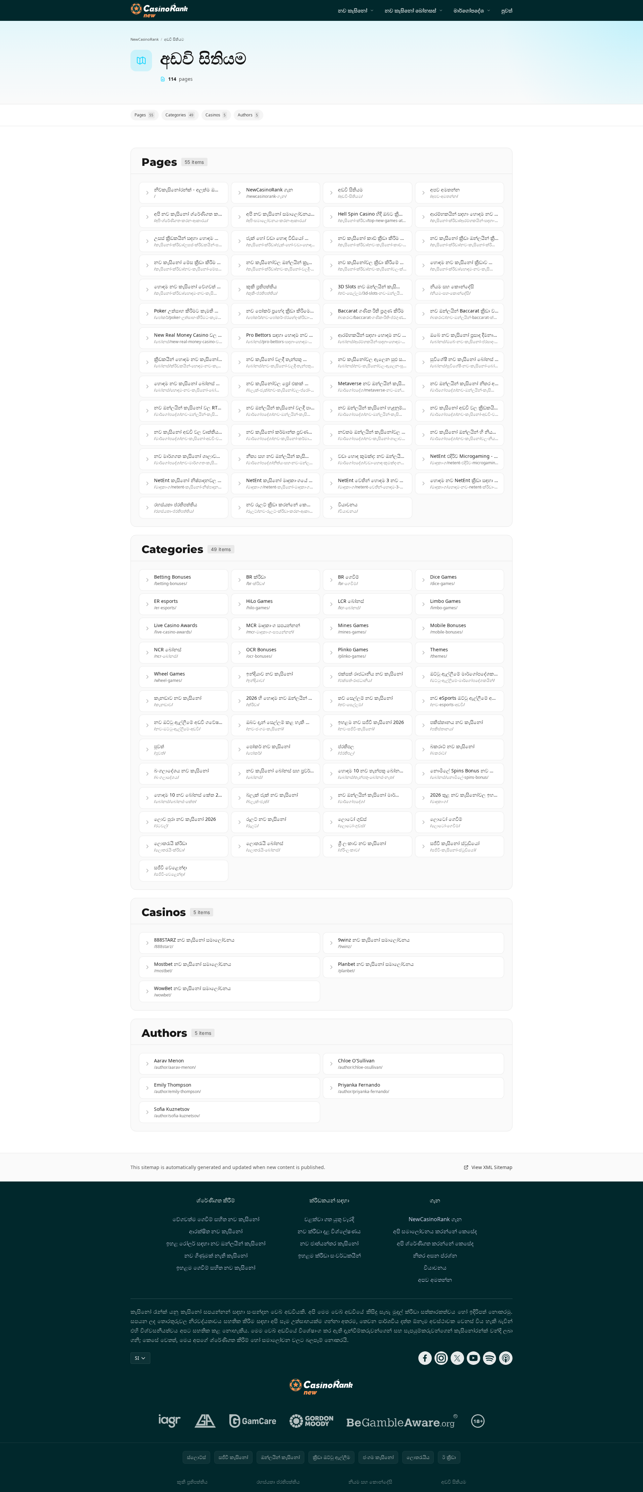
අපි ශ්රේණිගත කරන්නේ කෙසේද (435, 1243)
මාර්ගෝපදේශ (469, 10)
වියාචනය (435, 1267)
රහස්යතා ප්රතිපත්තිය (278, 1482)
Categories (179, 115)
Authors (248, 115)
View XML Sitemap (492, 1167)
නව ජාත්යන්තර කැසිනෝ (329, 1243)
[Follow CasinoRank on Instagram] (441, 1358)
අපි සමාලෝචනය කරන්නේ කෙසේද (435, 1231)
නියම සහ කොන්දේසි (370, 1482)
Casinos (215, 115)
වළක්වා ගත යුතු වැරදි (329, 1219)
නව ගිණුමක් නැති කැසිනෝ (216, 1255)
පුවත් (507, 10)
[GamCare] (252, 1421)
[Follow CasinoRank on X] (457, 1358)
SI (137, 1358)
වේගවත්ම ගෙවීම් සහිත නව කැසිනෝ (216, 1219)
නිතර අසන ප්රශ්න (435, 1255)
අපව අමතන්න (435, 1279)
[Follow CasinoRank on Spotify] (489, 1358)
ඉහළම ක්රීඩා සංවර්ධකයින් (329, 1255)
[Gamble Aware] (402, 1421)
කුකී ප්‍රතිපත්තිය (192, 1482)
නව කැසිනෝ (352, 10)
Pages (144, 115)
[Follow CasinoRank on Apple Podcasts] (506, 1358)
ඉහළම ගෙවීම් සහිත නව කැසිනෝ (215, 1267)
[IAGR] (170, 1421)
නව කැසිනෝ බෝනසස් (410, 10)
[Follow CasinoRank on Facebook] (425, 1358)
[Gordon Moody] (311, 1421)
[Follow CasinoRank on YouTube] (473, 1358)
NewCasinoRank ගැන (435, 1219)
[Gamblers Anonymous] (205, 1421)
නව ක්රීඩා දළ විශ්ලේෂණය (329, 1231)
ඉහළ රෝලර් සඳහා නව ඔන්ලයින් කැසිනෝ (215, 1243)
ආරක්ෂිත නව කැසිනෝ (215, 1231)
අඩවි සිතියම (453, 1482)
